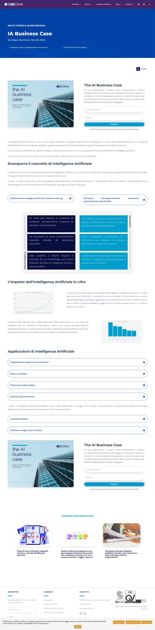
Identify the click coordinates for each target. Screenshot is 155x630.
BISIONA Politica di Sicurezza (53, 608)
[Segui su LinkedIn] (138, 69)
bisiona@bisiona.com (87, 608)
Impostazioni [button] (118, 622)
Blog (117, 4)
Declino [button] (78, 627)
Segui (144, 69)
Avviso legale (48, 600)
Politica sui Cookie (133, 622)
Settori (87, 4)
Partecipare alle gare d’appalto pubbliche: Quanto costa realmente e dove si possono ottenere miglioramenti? (121, 554)
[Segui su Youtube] (84, 613)
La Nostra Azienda (103, 4)
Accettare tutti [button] (147, 622)
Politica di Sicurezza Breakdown (54, 612)
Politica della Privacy (50, 604)
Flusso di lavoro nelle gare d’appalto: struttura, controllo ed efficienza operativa (32, 553)
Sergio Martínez (20, 40)
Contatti (128, 4)
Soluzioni (75, 4)
